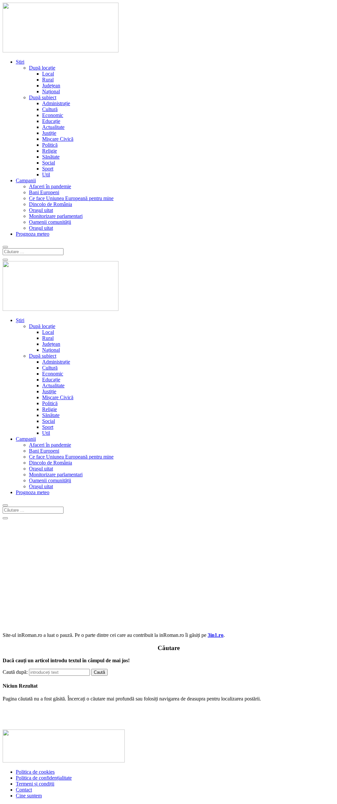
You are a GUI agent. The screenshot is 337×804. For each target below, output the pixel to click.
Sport (47, 168)
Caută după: (15, 672)
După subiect (42, 97)
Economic (52, 115)
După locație (42, 68)
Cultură (50, 109)
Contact (24, 789)
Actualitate (53, 127)
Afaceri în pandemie (50, 186)
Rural (48, 79)
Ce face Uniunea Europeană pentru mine (71, 198)
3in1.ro (215, 635)
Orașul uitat (41, 210)
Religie (49, 151)
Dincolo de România (50, 204)
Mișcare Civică (57, 139)
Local (48, 73)
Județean (51, 85)
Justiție (49, 133)
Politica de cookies (35, 772)
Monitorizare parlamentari (56, 216)
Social (48, 162)
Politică (50, 145)
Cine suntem (29, 795)
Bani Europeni (44, 192)
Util (46, 174)
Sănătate (51, 157)
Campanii (26, 180)
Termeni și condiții (35, 784)
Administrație (56, 103)
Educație (51, 121)
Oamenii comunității (50, 222)
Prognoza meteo (32, 234)
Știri (20, 62)
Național (51, 91)
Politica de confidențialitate (44, 778)
